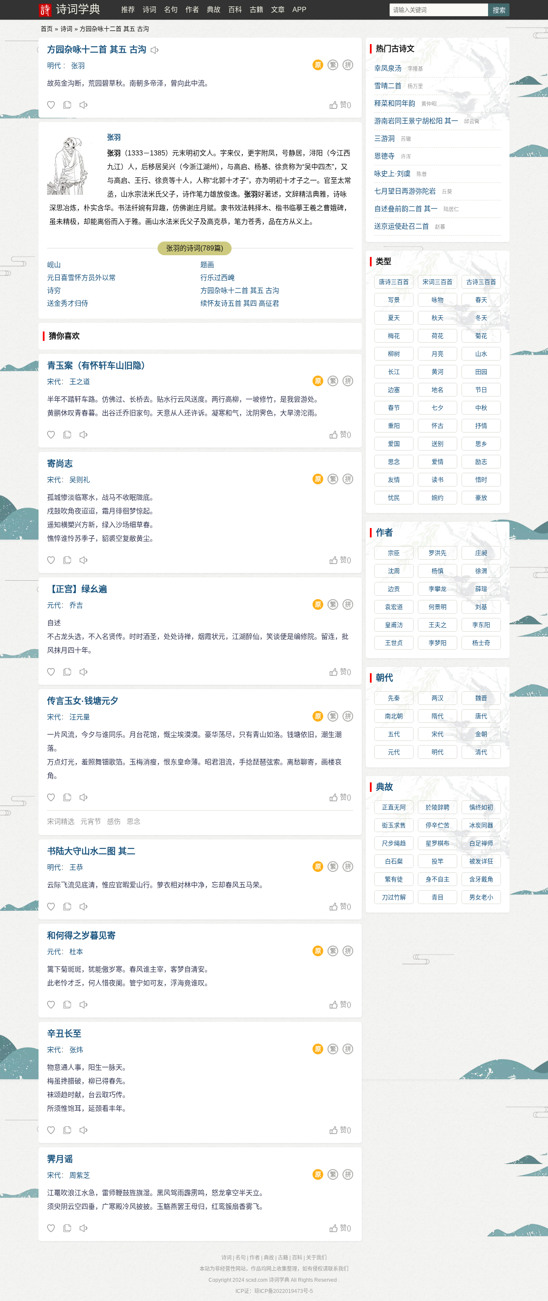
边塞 (394, 389)
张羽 (78, 65)
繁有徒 (394, 879)
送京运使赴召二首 (401, 226)
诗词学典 (78, 9)
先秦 (394, 698)
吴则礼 (79, 479)
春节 (394, 407)
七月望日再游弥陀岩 (405, 191)
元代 (54, 605)
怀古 (438, 425)
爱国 (394, 443)
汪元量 (79, 717)
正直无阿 (394, 807)
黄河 (438, 371)
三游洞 (384, 138)
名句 (171, 9)
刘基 (481, 606)
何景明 (438, 606)
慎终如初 (481, 807)
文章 (278, 9)
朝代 (384, 678)
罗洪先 (438, 552)
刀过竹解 (394, 897)
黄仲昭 (429, 104)
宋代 (54, 381)
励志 (481, 461)
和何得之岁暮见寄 (81, 935)
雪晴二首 (388, 86)
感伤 (114, 821)
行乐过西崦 (217, 277)
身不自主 (438, 879)
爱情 (438, 461)
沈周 (394, 570)
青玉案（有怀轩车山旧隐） (98, 365)
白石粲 (394, 861)
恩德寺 (384, 156)
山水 (481, 353)
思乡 (481, 443)
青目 (438, 897)
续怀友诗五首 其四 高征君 (239, 303)
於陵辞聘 (438, 807)
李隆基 (415, 69)
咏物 (438, 299)
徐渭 (481, 570)
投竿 (438, 861)
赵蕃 (440, 227)
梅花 (394, 335)
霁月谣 (60, 1159)
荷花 (438, 335)
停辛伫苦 (438, 825)
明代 (54, 65)
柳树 (394, 353)
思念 (133, 821)
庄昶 (481, 552)
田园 (481, 371)
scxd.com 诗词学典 (267, 1280)
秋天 (438, 317)
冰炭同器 (481, 825)
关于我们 (316, 1258)
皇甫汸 (394, 624)
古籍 (256, 9)
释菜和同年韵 (394, 103)
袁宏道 (394, 606)
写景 (394, 299)
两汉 (438, 698)
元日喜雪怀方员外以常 (81, 277)
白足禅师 (481, 843)
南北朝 (394, 716)
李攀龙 (438, 588)
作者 (192, 9)
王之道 (79, 381)
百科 (235, 9)
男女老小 (481, 897)
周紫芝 (79, 1175)
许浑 (406, 157)
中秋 (481, 407)
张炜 (76, 1049)
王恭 (76, 867)
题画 (207, 265)
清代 (481, 752)
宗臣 (394, 552)
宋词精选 (60, 821)
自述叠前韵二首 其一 (406, 208)
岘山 (54, 265)
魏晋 (481, 698)
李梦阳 (438, 642)
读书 (438, 479)
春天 (481, 299)
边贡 (394, 588)
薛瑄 (481, 588)
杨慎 (438, 570)
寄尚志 (60, 463)
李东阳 (481, 624)
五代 (394, 734)
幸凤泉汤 (388, 68)
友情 (394, 479)
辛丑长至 (64, 1033)
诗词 (149, 9)
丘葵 (447, 192)
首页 (47, 28)
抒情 (481, 425)
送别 (438, 443)
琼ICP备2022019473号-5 (283, 1291)
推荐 (128, 9)
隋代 (438, 716)
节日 (481, 389)
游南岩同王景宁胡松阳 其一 (416, 121)
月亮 (438, 353)
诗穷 (54, 290)
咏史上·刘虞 (392, 173)
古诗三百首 (481, 281)
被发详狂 (481, 861)
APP (299, 9)
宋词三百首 (438, 281)
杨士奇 (481, 642)
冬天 (481, 317)
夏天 (394, 317)
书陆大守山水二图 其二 (91, 851)
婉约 (438, 497)
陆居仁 (451, 209)
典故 (213, 9)
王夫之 (438, 624)
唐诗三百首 (394, 281)
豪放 (481, 497)
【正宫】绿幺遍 (77, 589)
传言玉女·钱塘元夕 (83, 701)
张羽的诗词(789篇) (194, 248)
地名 (438, 389)
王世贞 (394, 642)
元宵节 (90, 821)
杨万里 (415, 87)
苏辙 (406, 139)
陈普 (422, 174)
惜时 (481, 479)
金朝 (481, 734)
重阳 (394, 425)
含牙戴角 (481, 879)
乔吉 (76, 605)
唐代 (481, 716)
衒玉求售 (394, 825)
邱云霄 (472, 122)
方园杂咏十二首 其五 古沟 (96, 49)
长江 (394, 371)
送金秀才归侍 (67, 303)
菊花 (481, 335)
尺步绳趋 (394, 843)
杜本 (76, 951)
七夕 (438, 407)
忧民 (394, 497)
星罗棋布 (438, 843)
